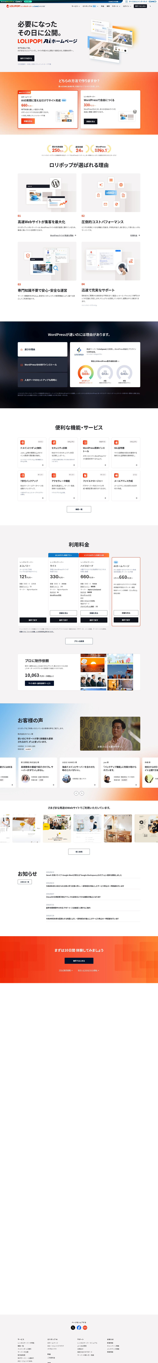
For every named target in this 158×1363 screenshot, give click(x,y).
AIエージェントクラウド (56, 1346)
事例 (108, 6)
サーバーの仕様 (23, 1352)
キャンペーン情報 (113, 1346)
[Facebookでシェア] (79, 1327)
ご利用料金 (51, 1358)
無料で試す (33, 620)
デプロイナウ (52, 1349)
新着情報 (110, 1343)
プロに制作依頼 (65, 970)
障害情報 (110, 1352)
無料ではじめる (140, 6)
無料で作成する (26, 58)
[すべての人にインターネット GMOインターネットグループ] (143, 1)
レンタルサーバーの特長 (26, 1343)
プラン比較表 (79, 641)
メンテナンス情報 (113, 1349)
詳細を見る (63, 613)
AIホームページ (53, 1343)
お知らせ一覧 (24, 882)
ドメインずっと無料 (24, 1349)
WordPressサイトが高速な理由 (61, 235)
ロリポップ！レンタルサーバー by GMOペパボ (25, 6)
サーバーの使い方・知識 (85, 1355)
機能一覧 (79, 509)
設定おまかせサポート (84, 1352)
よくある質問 (81, 1346)
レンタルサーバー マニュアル (87, 1343)
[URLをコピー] (85, 1327)
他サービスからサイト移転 (87, 970)
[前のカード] (76, 793)
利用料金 (133, 235)
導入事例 (79, 851)
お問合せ (80, 1349)
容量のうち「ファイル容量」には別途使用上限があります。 (36, 631)
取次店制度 (21, 1355)
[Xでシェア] (73, 1327)
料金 (102, 6)
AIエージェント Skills (25, 1361)
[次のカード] (82, 793)
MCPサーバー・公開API (26, 1358)
